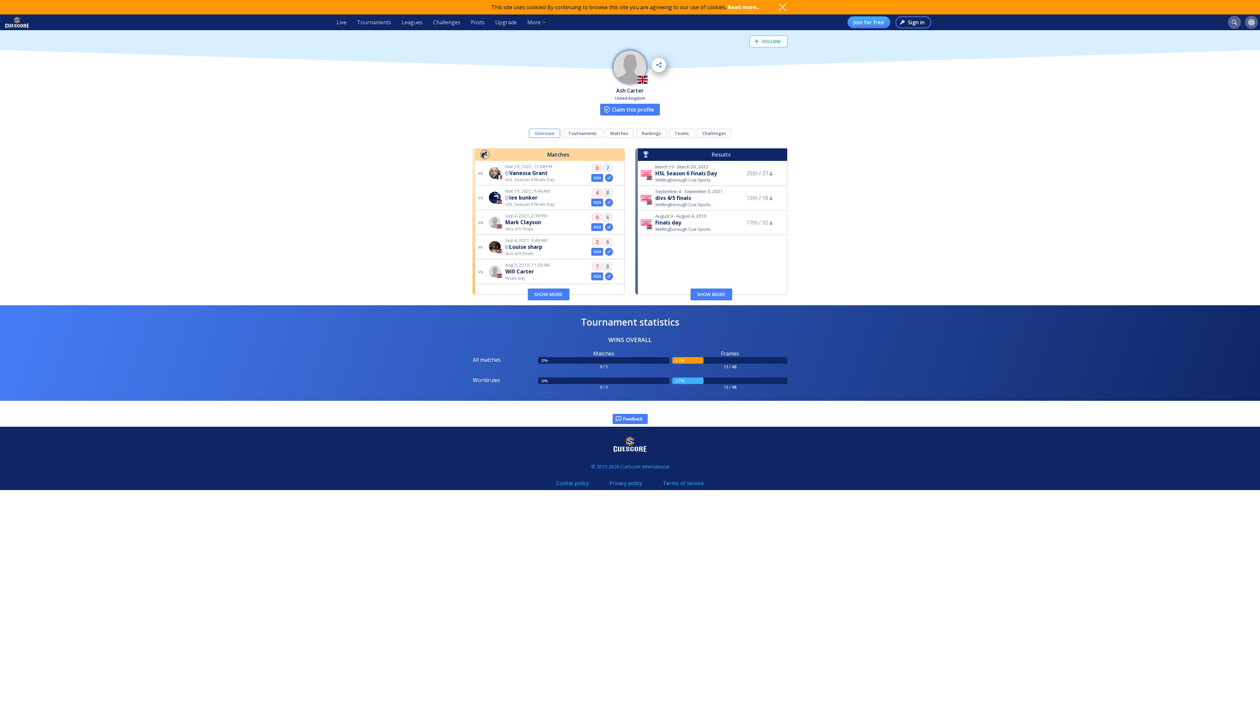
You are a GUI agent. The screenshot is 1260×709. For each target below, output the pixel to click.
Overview (545, 133)
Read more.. (743, 7)
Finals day (668, 222)
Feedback (632, 419)
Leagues (412, 22)
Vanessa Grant (528, 173)
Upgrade (506, 22)
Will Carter (519, 271)
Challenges (446, 22)
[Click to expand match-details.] (609, 178)
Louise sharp (525, 246)
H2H (597, 178)
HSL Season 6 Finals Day (686, 173)
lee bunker (523, 197)
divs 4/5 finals (673, 198)
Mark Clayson (523, 222)
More (534, 22)
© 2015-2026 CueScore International (630, 466)
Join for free (868, 22)
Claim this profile (633, 109)
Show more (548, 294)
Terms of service (683, 483)
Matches (619, 133)
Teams (682, 133)
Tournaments (374, 22)
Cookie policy (572, 483)
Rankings (651, 133)
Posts (478, 22)
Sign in (916, 22)
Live (341, 22)
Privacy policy (625, 483)
